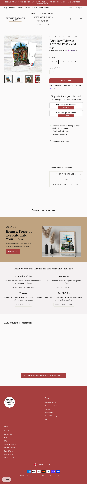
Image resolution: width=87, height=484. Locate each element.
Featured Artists (43, 25)
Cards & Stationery (43, 17)
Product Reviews (9, 448)
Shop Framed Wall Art (23, 288)
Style (52, 58)
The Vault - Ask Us (10, 444)
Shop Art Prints (64, 288)
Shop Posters (23, 304)
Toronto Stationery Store (71, 37)
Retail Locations (44, 8)
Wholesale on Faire (31, 8)
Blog (5, 8)
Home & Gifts (48, 13)
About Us (12, 8)
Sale (46, 419)
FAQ (5, 441)
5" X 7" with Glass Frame (70, 62)
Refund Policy (8, 451)
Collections (58, 37)
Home (51, 37)
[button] (66, 50)
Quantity (54, 68)
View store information (60, 135)
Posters (47, 409)
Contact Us (8, 434)
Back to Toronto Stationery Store (45, 375)
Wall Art (35, 13)
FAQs (66, 179)
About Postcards (66, 174)
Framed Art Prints (50, 402)
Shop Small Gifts (63, 304)
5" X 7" (54, 62)
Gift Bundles (42, 21)
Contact (19, 8)
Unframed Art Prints (51, 406)
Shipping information (66, 185)
